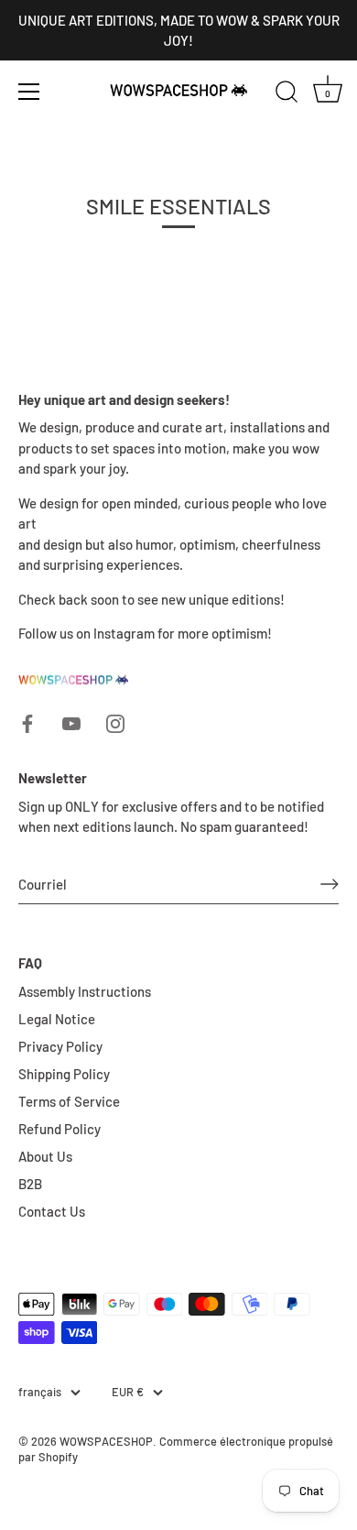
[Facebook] (27, 722)
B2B (30, 1183)
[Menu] (29, 91)
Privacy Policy (60, 1046)
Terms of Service (69, 1101)
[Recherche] (286, 94)
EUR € (128, 1392)
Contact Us (51, 1211)
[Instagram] (115, 722)
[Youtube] (71, 722)
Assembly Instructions (84, 991)
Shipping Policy (64, 1074)
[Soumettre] (329, 884)
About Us (45, 1156)
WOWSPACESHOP (106, 1441)
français (39, 1392)
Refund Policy (59, 1128)
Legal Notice (56, 1019)
